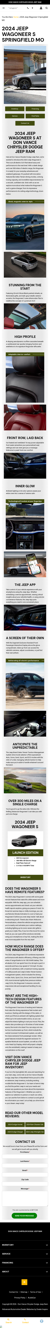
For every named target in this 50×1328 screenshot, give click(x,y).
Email (25, 1170)
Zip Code (25, 1180)
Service (14, 116)
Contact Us (25, 123)
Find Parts (35, 116)
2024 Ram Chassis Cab (34, 1124)
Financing (35, 109)
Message (25, 1189)
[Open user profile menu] (41, 8)
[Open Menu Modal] (3, 8)
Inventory (14, 109)
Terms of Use (35, 1292)
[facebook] (24, 1282)
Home (15, 17)
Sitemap (24, 1292)
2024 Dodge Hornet (15, 1124)
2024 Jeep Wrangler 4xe (35, 1132)
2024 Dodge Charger (15, 1132)
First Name (25, 1152)
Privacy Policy (19, 1298)
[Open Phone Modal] (28, 8)
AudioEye (32, 1298)
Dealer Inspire (42, 1309)
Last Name (25, 1161)
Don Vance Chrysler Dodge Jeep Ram (33, 1304)
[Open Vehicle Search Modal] (46, 8)
